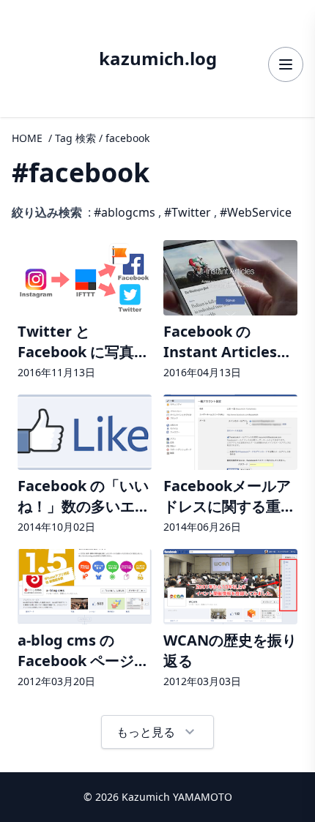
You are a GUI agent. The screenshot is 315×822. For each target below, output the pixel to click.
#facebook (80, 172)
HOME (27, 138)
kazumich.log (158, 58)
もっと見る (157, 732)
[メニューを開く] (285, 64)
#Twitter (187, 212)
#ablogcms (124, 212)
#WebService (256, 212)
